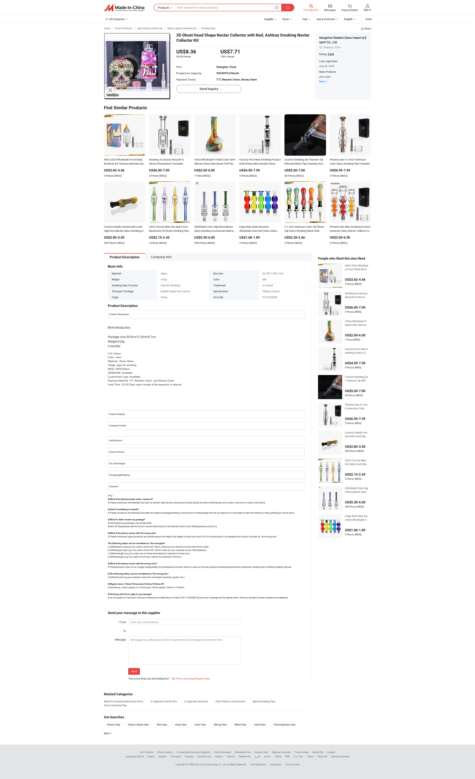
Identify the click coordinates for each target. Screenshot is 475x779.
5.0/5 (331, 54)
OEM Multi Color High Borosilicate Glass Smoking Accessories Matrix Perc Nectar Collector (356, 490)
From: (122, 622)
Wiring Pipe (220, 724)
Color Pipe (200, 724)
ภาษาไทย (298, 756)
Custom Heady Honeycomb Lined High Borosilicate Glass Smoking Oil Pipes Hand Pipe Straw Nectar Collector (356, 434)
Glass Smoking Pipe (115, 705)
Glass (164, 273)
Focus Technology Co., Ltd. (213, 764)
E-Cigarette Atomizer (196, 701)
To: (124, 631)
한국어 (267, 756)
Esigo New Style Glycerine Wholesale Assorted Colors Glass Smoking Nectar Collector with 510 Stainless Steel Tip (356, 518)
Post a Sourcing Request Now (191, 678)
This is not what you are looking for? (149, 678)
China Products (165, 752)
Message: (120, 639)
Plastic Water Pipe (138, 724)
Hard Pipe (260, 724)
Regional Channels (281, 752)
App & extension (326, 19)
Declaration (276, 764)
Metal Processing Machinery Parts (123, 701)
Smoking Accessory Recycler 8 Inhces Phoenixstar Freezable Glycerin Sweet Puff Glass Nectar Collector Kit (356, 295)
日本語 (278, 756)
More (322, 81)
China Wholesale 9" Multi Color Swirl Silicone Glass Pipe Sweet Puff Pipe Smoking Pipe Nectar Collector (356, 323)
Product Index (302, 752)
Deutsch (231, 756)
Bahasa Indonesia (340, 756)
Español (162, 756)
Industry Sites (261, 752)
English (151, 756)
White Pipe (240, 724)
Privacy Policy (293, 764)
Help (304, 19)
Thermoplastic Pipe (284, 724)
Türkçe (310, 756)
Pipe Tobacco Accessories (230, 701)
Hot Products (146, 752)
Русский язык (204, 756)
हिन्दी (287, 756)
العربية (257, 756)
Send (134, 671)
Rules (369, 19)
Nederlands (244, 756)
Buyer (286, 19)
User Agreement (258, 764)
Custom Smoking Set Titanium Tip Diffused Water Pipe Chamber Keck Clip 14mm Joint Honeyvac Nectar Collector (356, 378)
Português (176, 756)
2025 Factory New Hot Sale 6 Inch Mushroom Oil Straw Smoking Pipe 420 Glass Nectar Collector (356, 462)
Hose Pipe (180, 724)
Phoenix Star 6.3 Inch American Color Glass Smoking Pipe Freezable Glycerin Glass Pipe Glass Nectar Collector (356, 406)
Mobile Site (317, 752)
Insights (331, 752)
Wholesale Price (243, 752)
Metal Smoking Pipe (264, 701)
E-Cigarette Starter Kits (164, 701)
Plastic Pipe (113, 724)
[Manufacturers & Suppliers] (124, 8)
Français (189, 756)
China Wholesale (222, 752)
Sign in (367, 10)
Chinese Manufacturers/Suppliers (193, 752)
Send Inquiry (208, 89)
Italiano (219, 756)
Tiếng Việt (322, 756)
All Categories (117, 19)
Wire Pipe (162, 724)
